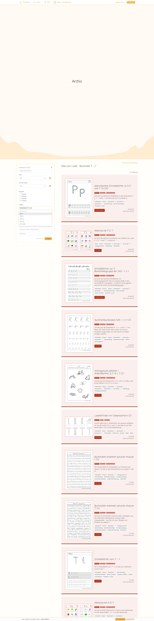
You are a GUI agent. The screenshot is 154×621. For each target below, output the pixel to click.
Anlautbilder (116, 246)
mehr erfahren (45, 619)
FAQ (48, 2)
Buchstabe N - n (99, 389)
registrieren (120, 2)
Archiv (38, 2)
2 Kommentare (129, 251)
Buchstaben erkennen (100, 479)
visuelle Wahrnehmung (113, 479)
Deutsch (97, 193)
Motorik (127, 339)
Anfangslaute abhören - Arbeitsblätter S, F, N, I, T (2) (109, 372)
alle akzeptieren (120, 619)
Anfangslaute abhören (100, 391)
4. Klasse (23, 201)
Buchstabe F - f (112, 387)
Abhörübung (109, 246)
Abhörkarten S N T (104, 602)
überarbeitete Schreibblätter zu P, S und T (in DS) (112, 187)
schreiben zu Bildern (122, 574)
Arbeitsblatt (98, 202)
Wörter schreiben (99, 293)
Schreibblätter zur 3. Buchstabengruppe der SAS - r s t (111, 270)
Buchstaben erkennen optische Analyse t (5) (114, 458)
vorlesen (122, 433)
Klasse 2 (105, 289)
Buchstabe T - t (99, 204)
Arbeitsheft (98, 431)
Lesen (101, 420)
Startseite (26, 2)
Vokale (131, 433)
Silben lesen (116, 433)
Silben (127, 433)
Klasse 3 (110, 289)
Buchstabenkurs (111, 193)
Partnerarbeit (107, 433)
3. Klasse (23, 199)
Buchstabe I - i (120, 387)
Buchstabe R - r (117, 289)
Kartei (96, 244)
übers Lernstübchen (64, 2)
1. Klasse (23, 194)
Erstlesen (107, 420)
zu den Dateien (99, 210)
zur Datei (98, 250)
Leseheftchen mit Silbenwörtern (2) (112, 415)
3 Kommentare (129, 347)
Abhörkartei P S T (103, 230)
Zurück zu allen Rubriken (130, 163)
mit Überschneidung (121, 477)
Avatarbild (97, 616)
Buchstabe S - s (121, 202)
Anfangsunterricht (99, 246)
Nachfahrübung (108, 204)
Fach (20, 175)
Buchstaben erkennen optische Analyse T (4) (114, 507)
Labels (21, 205)
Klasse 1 (105, 202)
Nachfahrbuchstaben (118, 204)
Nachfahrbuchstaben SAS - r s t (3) (112, 320)
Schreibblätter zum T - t (107, 559)
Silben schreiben (120, 291)
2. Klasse (23, 196)
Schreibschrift (110, 275)
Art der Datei (23, 183)
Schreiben (102, 193)
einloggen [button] (131, 2)
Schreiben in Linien (100, 206)
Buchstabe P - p (112, 202)
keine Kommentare (128, 211)
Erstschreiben (98, 577)
